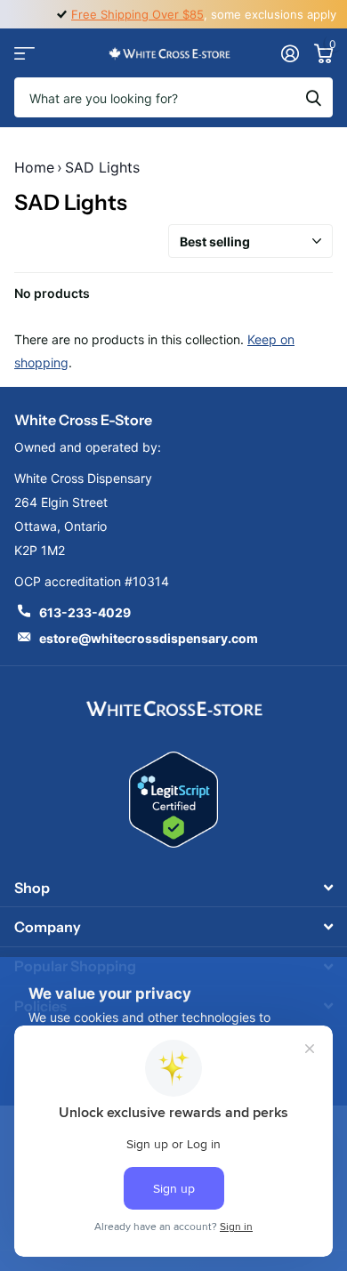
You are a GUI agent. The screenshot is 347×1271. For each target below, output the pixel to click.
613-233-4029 (85, 612)
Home (34, 167)
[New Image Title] (173, 707)
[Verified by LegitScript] (173, 800)
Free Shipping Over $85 (137, 14)
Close (173, 887)
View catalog (24, 52)
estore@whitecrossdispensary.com (148, 638)
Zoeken (313, 97)
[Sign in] (289, 53)
